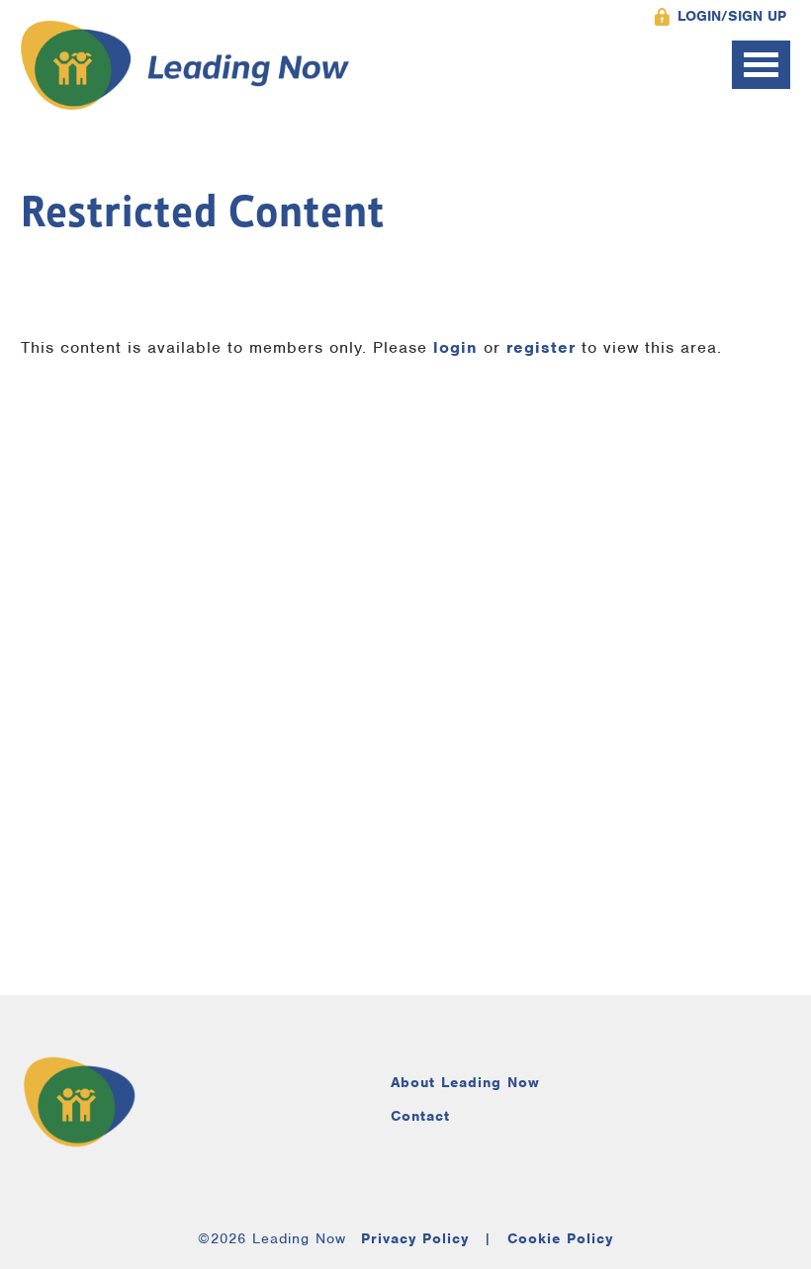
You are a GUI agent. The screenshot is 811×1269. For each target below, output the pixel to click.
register (541, 347)
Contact (420, 1116)
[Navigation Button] (761, 65)
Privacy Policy (415, 1238)
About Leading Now (465, 1082)
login (455, 347)
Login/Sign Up (731, 16)
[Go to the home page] (185, 65)
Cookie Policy (560, 1238)
